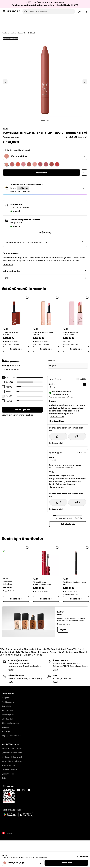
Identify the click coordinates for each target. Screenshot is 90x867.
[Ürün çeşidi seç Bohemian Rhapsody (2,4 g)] (12, 164)
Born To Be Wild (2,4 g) (11, 655)
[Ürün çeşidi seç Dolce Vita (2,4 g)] (23, 164)
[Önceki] (5, 81)
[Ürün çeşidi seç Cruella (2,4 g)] (29, 164)
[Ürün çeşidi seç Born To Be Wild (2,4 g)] (51, 164)
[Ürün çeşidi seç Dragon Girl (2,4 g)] (57, 164)
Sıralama (51, 361)
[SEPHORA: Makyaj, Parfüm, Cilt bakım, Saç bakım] (14, 11)
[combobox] (68, 365)
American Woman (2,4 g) (52, 652)
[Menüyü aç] (4, 11)
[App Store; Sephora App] (25, 814)
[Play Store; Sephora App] (10, 814)
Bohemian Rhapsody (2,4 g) (27, 649)
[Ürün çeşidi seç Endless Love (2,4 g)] (46, 164)
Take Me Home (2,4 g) (26, 652)
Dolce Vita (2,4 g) (75, 649)
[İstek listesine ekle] (27, 298)
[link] (22, 410)
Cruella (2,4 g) (7, 652)
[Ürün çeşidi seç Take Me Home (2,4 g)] (34, 164)
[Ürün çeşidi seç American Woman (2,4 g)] (40, 164)
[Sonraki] (84, 81)
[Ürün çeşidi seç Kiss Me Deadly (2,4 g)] (17, 164)
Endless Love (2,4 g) (75, 652)
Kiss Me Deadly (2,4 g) (54, 649)
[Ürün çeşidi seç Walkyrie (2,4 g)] (6, 164)
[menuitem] (79, 11)
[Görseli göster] (45, 80)
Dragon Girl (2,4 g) (33, 655)
